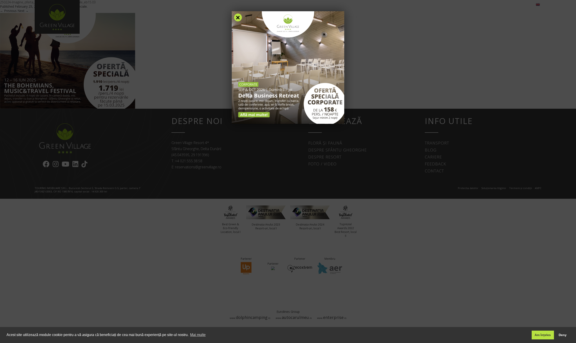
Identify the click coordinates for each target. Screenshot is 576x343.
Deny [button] (563, 335)
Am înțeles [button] (543, 335)
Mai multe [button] (198, 335)
